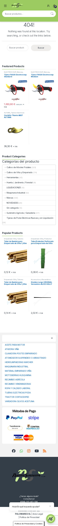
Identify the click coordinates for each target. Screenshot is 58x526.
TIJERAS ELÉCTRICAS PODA (18, 392)
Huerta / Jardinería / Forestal (20, 182)
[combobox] (25, 14)
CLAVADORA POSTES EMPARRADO (21, 353)
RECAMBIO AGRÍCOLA (15, 379)
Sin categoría (13, 208)
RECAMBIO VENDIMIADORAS (18, 384)
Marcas (20, 72)
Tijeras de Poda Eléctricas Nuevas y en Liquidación (30, 218)
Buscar (52, 14)
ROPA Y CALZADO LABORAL (17, 388)
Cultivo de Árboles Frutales (19, 167)
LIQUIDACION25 (14, 187)
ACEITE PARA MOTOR (15, 345)
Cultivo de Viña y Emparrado (20, 172)
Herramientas (13, 177)
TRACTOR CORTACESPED (17, 397)
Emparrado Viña (10, 239)
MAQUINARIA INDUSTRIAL (16, 366)
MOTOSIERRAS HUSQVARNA (18, 375)
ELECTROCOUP (10, 72)
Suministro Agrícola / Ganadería (21, 213)
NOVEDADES (12, 203)
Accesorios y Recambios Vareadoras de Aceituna (41, 280)
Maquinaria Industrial (16, 193)
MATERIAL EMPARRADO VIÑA (18, 371)
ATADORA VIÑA (12, 349)
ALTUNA (7, 113)
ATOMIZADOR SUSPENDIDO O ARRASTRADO (25, 358)
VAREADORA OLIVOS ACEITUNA (19, 401)
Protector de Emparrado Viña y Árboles (42, 239)
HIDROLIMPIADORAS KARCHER (19, 362)
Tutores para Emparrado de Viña (13, 239)
